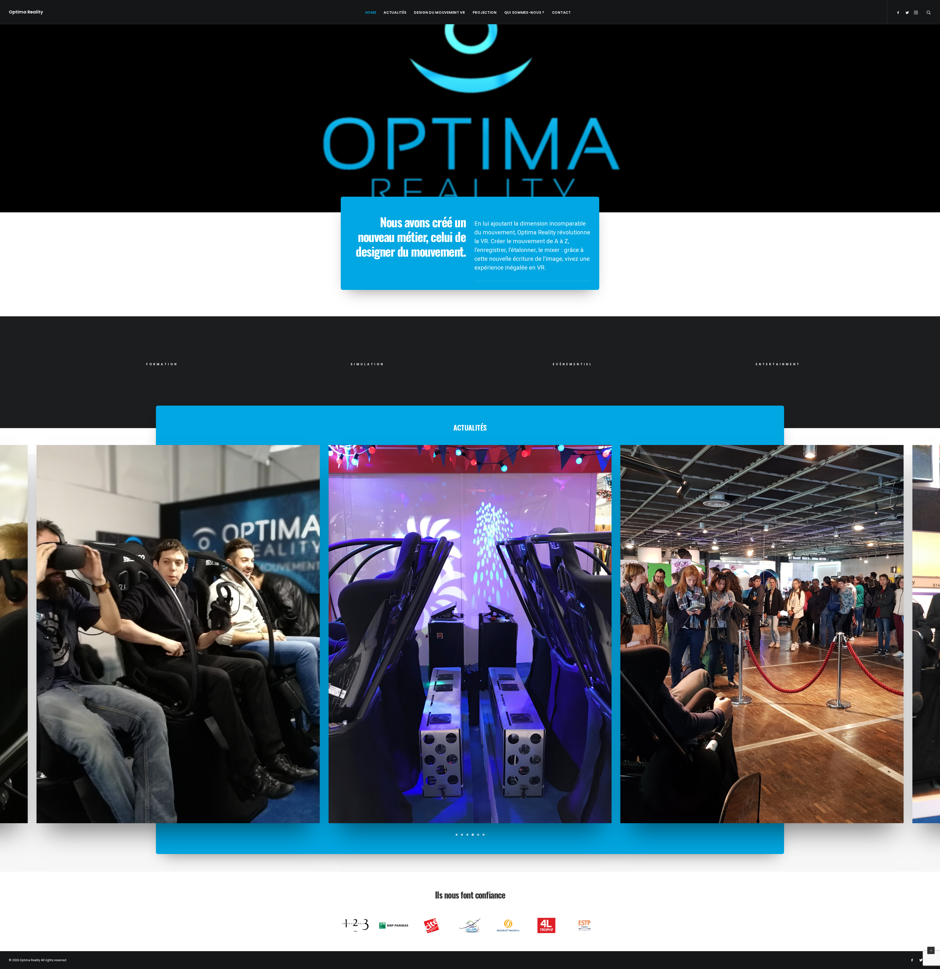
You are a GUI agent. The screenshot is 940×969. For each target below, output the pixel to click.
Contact (561, 12)
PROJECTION (485, 12)
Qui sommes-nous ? (524, 12)
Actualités (395, 12)
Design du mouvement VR (439, 12)
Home (370, 12)
